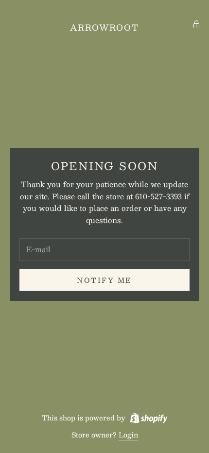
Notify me (104, 280)
